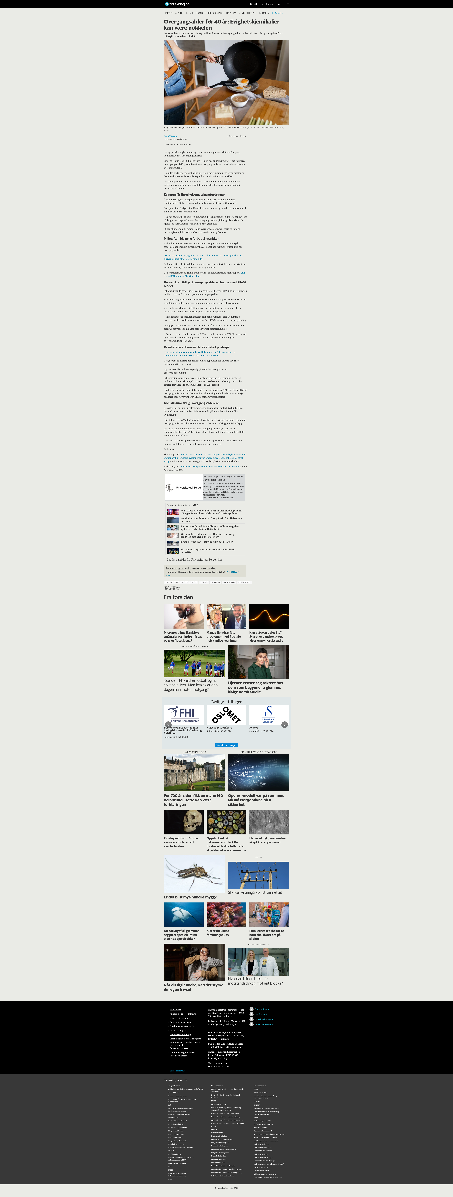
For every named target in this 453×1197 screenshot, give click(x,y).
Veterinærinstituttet (261, 1171)
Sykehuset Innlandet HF (263, 1131)
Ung (262, 4)
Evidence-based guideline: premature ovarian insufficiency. (211, 466)
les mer (277, 13)
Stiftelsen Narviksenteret (263, 1124)
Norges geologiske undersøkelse (223, 1149)
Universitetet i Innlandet (263, 1151)
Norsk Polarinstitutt (218, 1156)
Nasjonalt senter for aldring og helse (225, 1113)
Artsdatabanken (174, 1092)
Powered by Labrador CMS (226, 1188)
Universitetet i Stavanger (263, 1157)
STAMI (256, 1117)
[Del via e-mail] (178, 588)
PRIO (256, 1089)
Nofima (214, 1129)
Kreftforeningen (174, 1154)
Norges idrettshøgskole (220, 1153)
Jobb (279, 4)
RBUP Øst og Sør (260, 1092)
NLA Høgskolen (217, 1086)
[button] (168, 724)
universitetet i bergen (176, 582)
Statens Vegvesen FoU (262, 1121)
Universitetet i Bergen (262, 1147)
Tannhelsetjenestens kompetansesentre (269, 1134)
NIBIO (170, 1170)
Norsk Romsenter (218, 1162)
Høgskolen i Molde (175, 1131)
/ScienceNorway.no (264, 1024)
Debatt (253, 4)
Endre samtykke (177, 1071)
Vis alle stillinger (226, 745)
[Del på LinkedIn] (174, 588)
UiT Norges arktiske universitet (266, 1141)
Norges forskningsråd (219, 1146)
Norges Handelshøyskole (220, 1143)
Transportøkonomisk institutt (265, 1137)
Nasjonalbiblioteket (218, 1104)
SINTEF (257, 1105)
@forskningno (262, 1009)
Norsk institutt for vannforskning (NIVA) (226, 1172)
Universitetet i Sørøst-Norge (264, 1161)
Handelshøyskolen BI (176, 1124)
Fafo (170, 1105)
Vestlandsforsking (261, 1167)
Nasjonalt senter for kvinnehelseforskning (227, 1120)
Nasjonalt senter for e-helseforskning (225, 1117)
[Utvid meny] (288, 4)
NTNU (213, 1101)
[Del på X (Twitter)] (170, 588)
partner (215, 582)
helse (194, 582)
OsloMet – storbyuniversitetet (222, 1176)
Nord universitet (217, 1133)
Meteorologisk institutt (177, 1163)
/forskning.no (261, 1014)
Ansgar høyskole (174, 1086)
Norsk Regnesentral (218, 1159)
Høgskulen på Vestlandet (177, 1141)
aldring (204, 582)
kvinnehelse (229, 582)
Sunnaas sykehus (260, 1127)
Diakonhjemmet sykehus (177, 1096)
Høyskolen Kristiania (176, 1144)
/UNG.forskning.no (264, 1019)
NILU (170, 1179)
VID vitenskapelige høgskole (265, 1174)
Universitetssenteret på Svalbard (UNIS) (269, 1164)
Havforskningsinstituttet (177, 1127)
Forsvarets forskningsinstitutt (179, 1114)
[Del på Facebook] (166, 588)
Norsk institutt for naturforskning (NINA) (227, 1169)
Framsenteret (173, 1117)
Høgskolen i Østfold (176, 1134)
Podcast (270, 4)
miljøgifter (244, 582)
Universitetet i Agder (262, 1144)
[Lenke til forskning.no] (204, 3)
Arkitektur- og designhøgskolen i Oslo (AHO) (185, 1089)
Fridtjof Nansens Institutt (177, 1121)
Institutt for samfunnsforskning (180, 1147)
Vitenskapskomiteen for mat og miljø (268, 1177)
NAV (170, 1167)
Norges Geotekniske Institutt (222, 1139)
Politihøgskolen (260, 1086)
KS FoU (171, 1151)
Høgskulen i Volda (175, 1137)
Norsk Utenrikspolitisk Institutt (223, 1166)
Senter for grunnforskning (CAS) (266, 1108)
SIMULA (257, 1102)
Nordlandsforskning (219, 1136)
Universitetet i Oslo (261, 1154)
